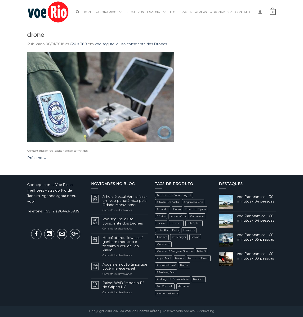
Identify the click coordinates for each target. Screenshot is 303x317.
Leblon (195, 237)
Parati (179, 258)
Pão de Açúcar (166, 272)
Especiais (154, 12)
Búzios (160, 216)
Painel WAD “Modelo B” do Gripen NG (123, 285)
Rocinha (198, 279)
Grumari (176, 223)
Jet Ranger (179, 237)
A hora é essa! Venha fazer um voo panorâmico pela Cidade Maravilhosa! (124, 201)
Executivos (134, 12)
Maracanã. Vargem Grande (174, 251)
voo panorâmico (167, 293)
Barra (177, 209)
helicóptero (194, 223)
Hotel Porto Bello (167, 230)
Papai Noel (163, 258)
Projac (184, 265)
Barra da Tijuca (195, 209)
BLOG (173, 12)
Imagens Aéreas (194, 12)
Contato (242, 12)
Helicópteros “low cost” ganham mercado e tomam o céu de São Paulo (122, 244)
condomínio (178, 216)
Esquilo (161, 223)
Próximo (37, 158)
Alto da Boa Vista (167, 202)
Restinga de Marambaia (172, 279)
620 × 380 (78, 44)
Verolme (183, 286)
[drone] (100, 97)
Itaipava (161, 237)
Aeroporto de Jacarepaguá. (174, 195)
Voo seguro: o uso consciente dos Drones (131, 44)
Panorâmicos (106, 12)
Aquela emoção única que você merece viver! (124, 267)
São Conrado (164, 286)
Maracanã (163, 244)
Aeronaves (219, 12)
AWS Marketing (202, 311)
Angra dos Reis (193, 202)
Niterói (201, 251)
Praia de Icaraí (166, 265)
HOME (87, 12)
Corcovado (197, 216)
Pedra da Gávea (198, 258)
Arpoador (162, 209)
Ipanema (189, 230)
